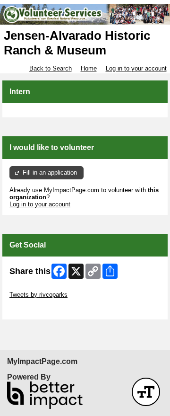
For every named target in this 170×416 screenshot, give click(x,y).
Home (89, 68)
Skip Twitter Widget (35, 287)
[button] (146, 392)
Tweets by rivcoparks (38, 294)
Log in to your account (136, 68)
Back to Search (50, 68)
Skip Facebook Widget (40, 308)
